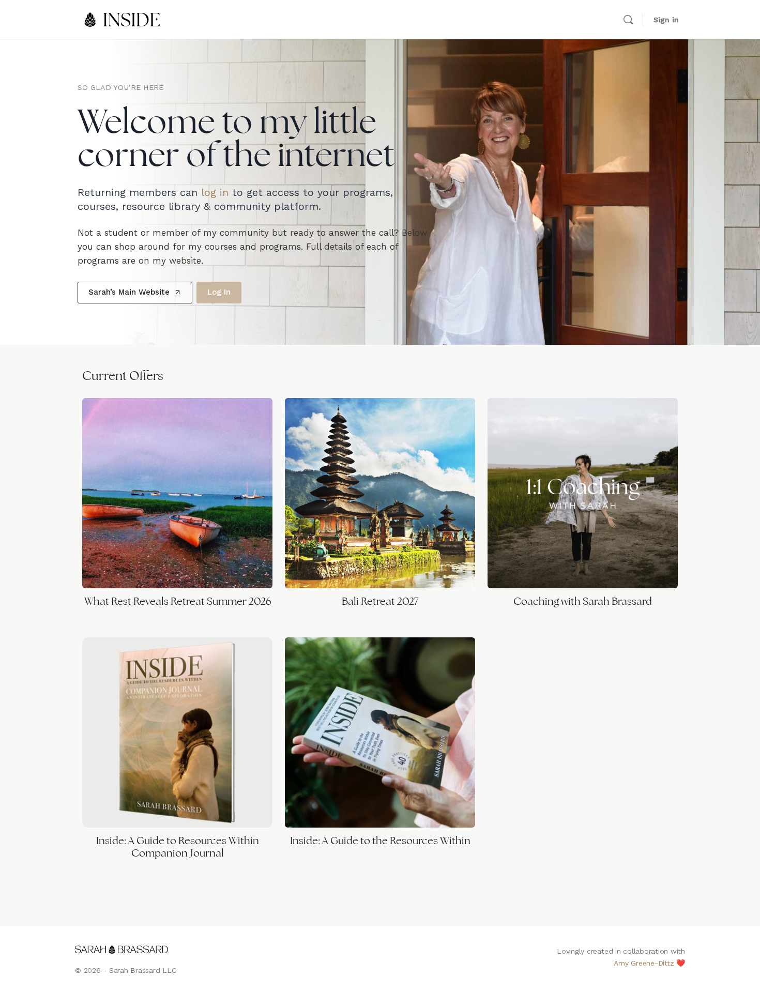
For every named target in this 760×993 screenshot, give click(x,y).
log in (215, 192)
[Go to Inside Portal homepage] (123, 18)
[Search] (628, 19)
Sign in (666, 20)
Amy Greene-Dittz (644, 963)
